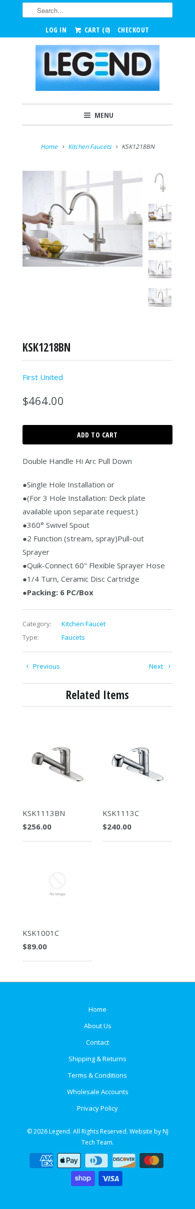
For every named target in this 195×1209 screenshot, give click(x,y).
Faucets (73, 637)
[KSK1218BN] (82, 219)
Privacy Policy (97, 1108)
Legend (59, 1131)
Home (97, 1009)
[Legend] (97, 70)
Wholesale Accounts (97, 1091)
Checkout (134, 29)
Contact (97, 1042)
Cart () (96, 29)
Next (156, 666)
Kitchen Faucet (84, 623)
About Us (98, 1025)
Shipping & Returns (97, 1058)
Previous (46, 666)
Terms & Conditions (97, 1075)
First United (42, 377)
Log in (56, 29)
